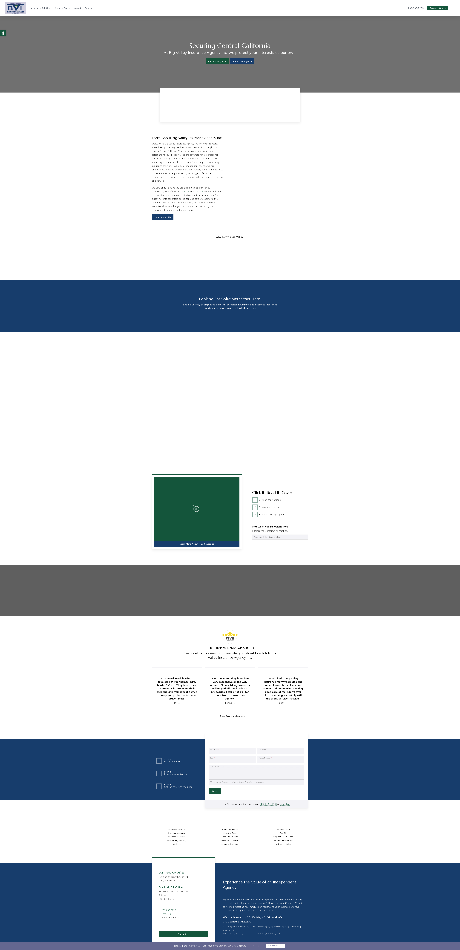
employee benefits (215, 304)
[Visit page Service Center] (275, 114)
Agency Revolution (275, 926)
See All (29, 370)
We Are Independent (230, 844)
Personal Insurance (176, 833)
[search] (453, 8)
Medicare (177, 844)
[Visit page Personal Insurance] (176, 322)
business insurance (266, 304)
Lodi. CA (199, 191)
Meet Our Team (230, 833)
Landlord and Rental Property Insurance (368, 362)
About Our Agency (230, 829)
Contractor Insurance (359, 366)
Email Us (286, 185)
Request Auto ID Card (283, 836)
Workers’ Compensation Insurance (257, 377)
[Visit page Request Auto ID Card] (250, 599)
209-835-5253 (271, 185)
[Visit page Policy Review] (250, 611)
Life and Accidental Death (37, 362)
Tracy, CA (184, 191)
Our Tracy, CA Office (171, 872)
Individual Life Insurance (144, 370)
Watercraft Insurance (143, 374)
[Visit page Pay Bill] (289, 587)
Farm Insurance (357, 374)
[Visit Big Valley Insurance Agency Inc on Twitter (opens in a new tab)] (161, 924)
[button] (217, 61)
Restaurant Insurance (359, 370)
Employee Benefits (176, 829)
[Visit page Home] (15, 8)
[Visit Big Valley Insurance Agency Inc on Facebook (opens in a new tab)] (166, 924)
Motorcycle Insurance (143, 377)
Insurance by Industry (177, 840)
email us (285, 803)
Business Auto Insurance (253, 370)
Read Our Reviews (230, 836)
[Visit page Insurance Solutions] (185, 114)
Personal (176, 344)
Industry (392, 344)
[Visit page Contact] (230, 114)
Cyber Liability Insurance (253, 366)
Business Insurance (177, 836)
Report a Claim (283, 829)
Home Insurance (141, 362)
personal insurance (238, 304)
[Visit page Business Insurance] (284, 322)
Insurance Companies (230, 840)
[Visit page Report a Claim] (250, 587)
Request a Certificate (283, 840)
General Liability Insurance (253, 362)
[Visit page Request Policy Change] (289, 611)
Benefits (68, 344)
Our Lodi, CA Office (171, 887)
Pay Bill (283, 833)
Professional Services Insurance (364, 377)
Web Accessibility (283, 844)
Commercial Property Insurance (256, 374)
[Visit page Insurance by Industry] (392, 322)
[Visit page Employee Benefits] (68, 322)
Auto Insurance (140, 366)
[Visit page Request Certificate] (289, 599)
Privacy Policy (228, 930)
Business (284, 344)
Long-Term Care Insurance (38, 366)
